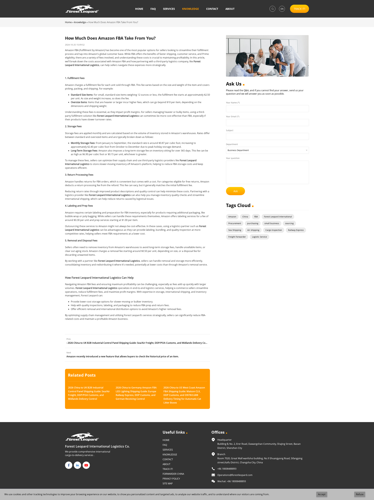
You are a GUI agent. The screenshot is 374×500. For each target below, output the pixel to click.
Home (68, 22)
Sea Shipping (234, 230)
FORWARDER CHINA (173, 473)
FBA (256, 216)
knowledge (80, 22)
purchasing (252, 223)
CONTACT (212, 9)
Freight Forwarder (237, 236)
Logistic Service (259, 236)
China (245, 216)
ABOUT (229, 9)
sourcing (289, 223)
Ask (235, 191)
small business (271, 223)
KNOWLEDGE (190, 9)
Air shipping (253, 230)
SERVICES (169, 9)
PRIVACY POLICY (171, 478)
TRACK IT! (299, 9)
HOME (139, 9)
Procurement (234, 223)
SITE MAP (168, 483)
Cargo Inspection (273, 230)
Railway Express (296, 230)
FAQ (153, 9)
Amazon (232, 216)
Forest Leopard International (278, 216)
